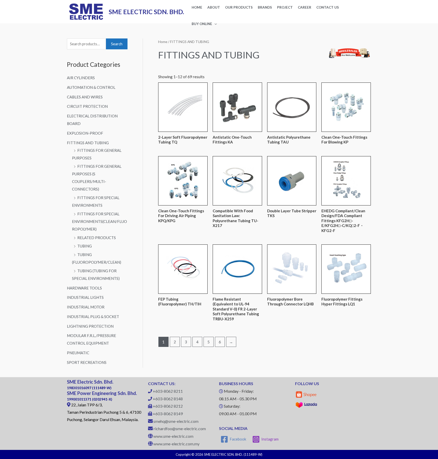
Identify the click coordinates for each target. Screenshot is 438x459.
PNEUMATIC (78, 352)
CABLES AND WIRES (85, 97)
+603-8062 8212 (168, 406)
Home (162, 41)
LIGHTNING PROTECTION (90, 326)
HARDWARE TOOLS (84, 288)
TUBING (84, 246)
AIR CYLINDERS (81, 77)
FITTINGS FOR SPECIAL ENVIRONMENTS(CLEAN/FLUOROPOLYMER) (99, 221)
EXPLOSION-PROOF (85, 133)
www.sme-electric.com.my (176, 443)
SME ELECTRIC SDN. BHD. (146, 11)
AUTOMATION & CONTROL (91, 87)
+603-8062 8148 (168, 398)
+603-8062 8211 (168, 391)
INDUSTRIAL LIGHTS (85, 297)
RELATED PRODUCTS (96, 237)
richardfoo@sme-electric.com (180, 428)
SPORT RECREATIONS (86, 362)
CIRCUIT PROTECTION (87, 106)
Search (116, 43)
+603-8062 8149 (168, 413)
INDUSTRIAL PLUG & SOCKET (93, 316)
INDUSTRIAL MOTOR (85, 307)
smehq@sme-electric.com (175, 421)
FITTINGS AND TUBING (88, 142)
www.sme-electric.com (173, 436)
